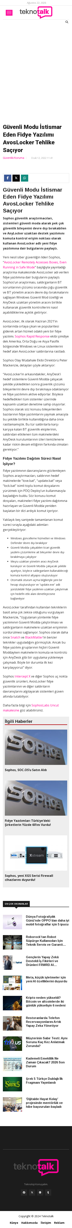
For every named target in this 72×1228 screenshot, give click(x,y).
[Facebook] (24, 1193)
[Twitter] (32, 1193)
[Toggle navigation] (9, 13)
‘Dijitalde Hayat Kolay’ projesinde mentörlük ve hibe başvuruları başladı (44, 1102)
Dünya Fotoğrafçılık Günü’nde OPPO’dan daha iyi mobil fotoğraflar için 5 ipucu (47, 920)
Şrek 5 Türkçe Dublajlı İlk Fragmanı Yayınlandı (44, 1080)
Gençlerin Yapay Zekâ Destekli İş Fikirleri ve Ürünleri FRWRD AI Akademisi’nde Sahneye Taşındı (44, 961)
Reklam (59, 1223)
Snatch (15, 637)
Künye (14, 1223)
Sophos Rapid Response (32, 336)
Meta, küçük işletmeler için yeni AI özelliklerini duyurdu (46, 979)
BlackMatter (34, 637)
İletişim (46, 1223)
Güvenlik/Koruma (13, 158)
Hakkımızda (29, 1223)
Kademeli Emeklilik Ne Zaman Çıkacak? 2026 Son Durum (45, 1062)
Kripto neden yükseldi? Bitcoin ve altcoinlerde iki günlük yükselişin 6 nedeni (45, 1001)
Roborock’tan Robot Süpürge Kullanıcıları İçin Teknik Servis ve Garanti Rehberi (44, 941)
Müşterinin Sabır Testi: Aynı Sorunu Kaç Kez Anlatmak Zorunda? (46, 1042)
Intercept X (22, 676)
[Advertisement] (36, 73)
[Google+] (40, 1193)
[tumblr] (48, 1193)
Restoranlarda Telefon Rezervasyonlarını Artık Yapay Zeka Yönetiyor (43, 1021)
